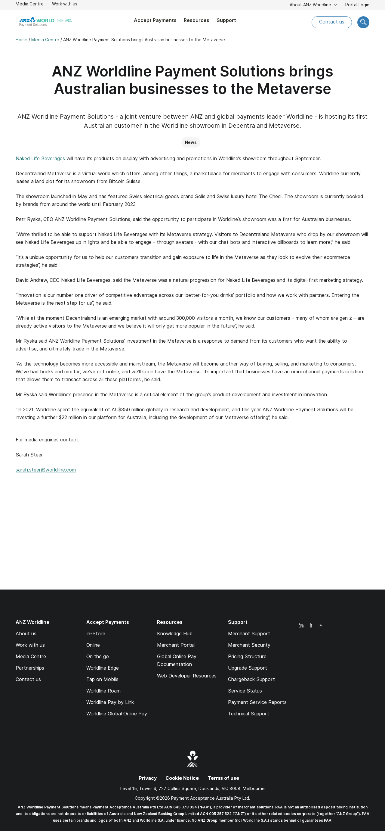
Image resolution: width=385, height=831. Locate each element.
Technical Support (248, 714)
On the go (97, 656)
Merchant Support (249, 633)
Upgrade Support (247, 668)
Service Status (245, 691)
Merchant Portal (176, 645)
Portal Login (357, 5)
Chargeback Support (251, 679)
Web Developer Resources (187, 676)
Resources (196, 20)
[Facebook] (311, 626)
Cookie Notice (182, 778)
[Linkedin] (301, 626)
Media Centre (30, 4)
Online (93, 645)
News (191, 142)
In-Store (95, 633)
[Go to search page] (363, 22)
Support (226, 20)
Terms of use (223, 778)
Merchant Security (249, 645)
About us (26, 633)
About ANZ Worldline (311, 4)
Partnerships (30, 668)
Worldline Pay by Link (110, 702)
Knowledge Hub (174, 633)
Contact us (331, 22)
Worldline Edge (102, 668)
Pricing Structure (247, 656)
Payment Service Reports (257, 702)
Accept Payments (155, 20)
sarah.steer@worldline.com (46, 470)
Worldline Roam (103, 691)
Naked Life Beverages (40, 158)
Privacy (148, 778)
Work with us (64, 5)
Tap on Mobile (102, 679)
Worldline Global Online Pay (116, 714)
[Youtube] (321, 626)
